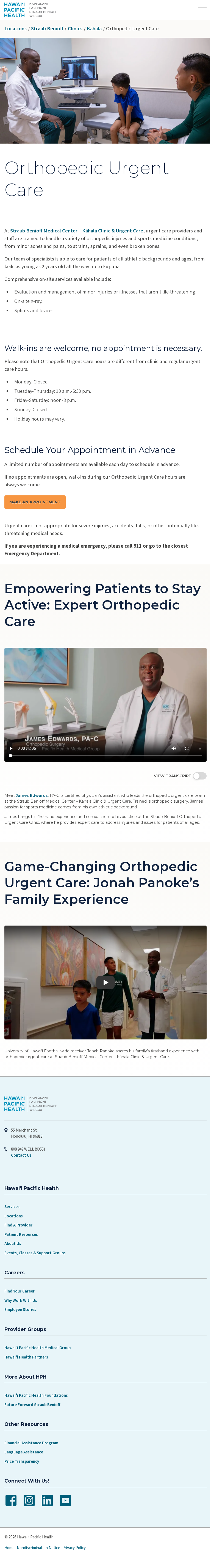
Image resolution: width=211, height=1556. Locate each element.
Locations (15, 28)
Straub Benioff (47, 28)
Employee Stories (20, 1303)
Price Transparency (21, 1455)
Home (9, 1541)
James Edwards (32, 791)
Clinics (75, 28)
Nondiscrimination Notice (38, 1541)
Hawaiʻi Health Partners (26, 1351)
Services (12, 1200)
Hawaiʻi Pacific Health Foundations (36, 1389)
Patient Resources (21, 1228)
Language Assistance (23, 1445)
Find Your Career (19, 1285)
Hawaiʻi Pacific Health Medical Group (37, 1341)
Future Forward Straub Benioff (32, 1398)
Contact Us (21, 1149)
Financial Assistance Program (31, 1436)
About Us (12, 1237)
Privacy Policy (74, 1541)
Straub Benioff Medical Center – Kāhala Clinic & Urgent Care (76, 230)
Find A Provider (18, 1219)
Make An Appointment (35, 502)
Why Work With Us (20, 1294)
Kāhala (94, 28)
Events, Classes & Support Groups (35, 1246)
